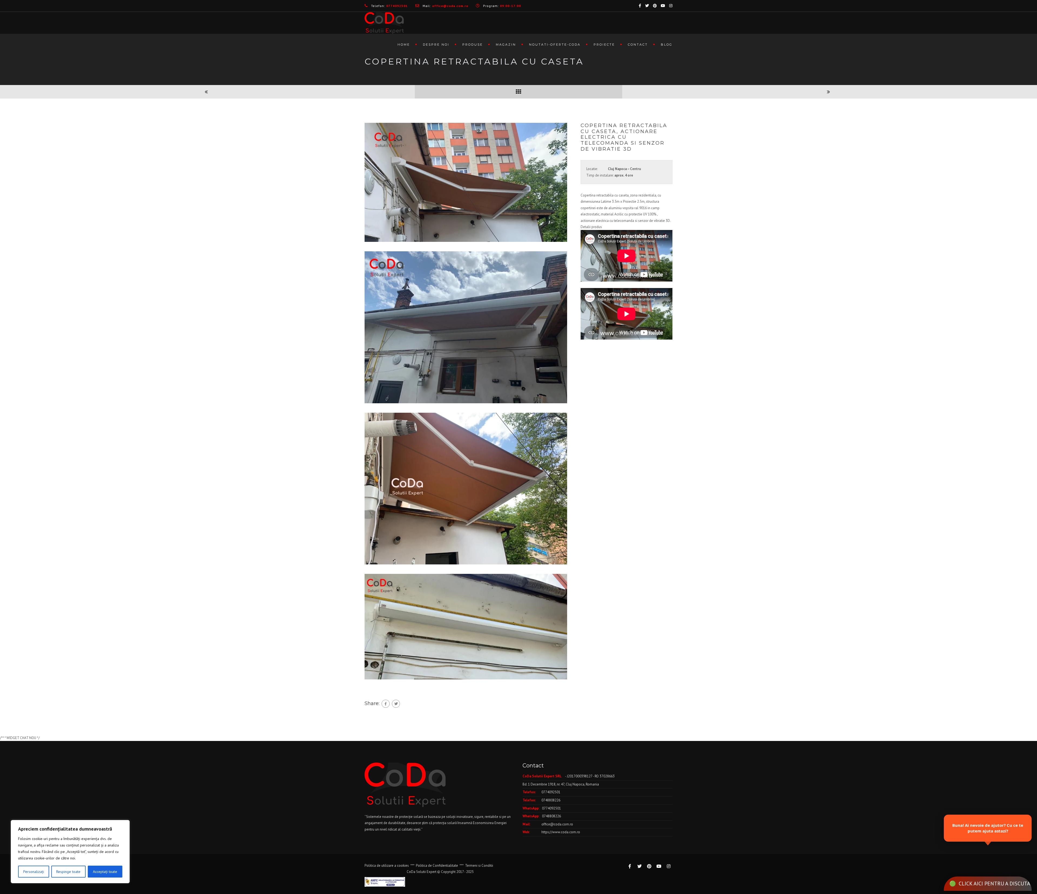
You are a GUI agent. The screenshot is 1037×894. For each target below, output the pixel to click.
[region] (70, 851)
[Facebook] (386, 704)
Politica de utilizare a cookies (387, 865)
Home (404, 44)
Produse (472, 44)
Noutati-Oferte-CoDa (555, 44)
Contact (638, 44)
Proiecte (604, 44)
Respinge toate (68, 871)
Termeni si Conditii (479, 865)
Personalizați (33, 871)
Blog (666, 44)
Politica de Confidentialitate (437, 865)
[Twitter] (396, 704)
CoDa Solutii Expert (421, 871)
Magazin (506, 44)
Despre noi (436, 44)
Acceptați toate (105, 871)
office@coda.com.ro (557, 824)
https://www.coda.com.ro (560, 832)
